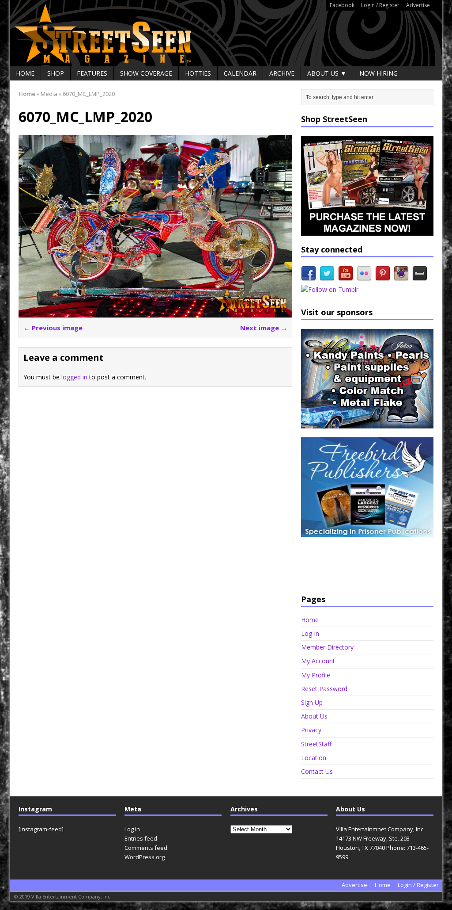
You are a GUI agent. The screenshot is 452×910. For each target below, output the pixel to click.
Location (313, 757)
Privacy (311, 730)
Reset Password (324, 688)
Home (25, 73)
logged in (74, 377)
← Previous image (53, 327)
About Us (314, 716)
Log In (310, 633)
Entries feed (140, 838)
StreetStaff (316, 744)
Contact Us (317, 771)
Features (92, 73)
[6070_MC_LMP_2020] (155, 312)
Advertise (418, 5)
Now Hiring (378, 73)
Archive (281, 73)
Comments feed (145, 848)
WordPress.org (144, 857)
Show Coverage (146, 73)
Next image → (263, 327)
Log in (132, 829)
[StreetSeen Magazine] (226, 33)
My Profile (315, 675)
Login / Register (380, 5)
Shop (55, 73)
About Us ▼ (327, 73)
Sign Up (312, 702)
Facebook (342, 5)
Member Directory (327, 647)
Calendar (240, 73)
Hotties (198, 73)
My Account (318, 661)
